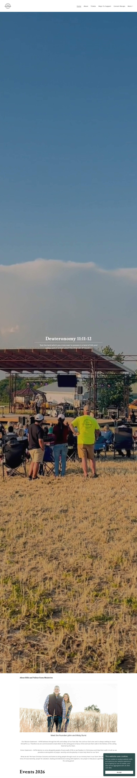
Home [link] (79, 6)
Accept (119, 772)
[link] (8, 6)
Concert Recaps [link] (119, 6)
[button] (130, 6)
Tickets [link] (93, 6)
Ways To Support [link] (104, 6)
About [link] (86, 6)
